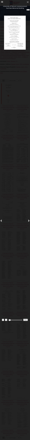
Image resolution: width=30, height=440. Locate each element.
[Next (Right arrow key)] (27, 220)
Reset (25, 319)
